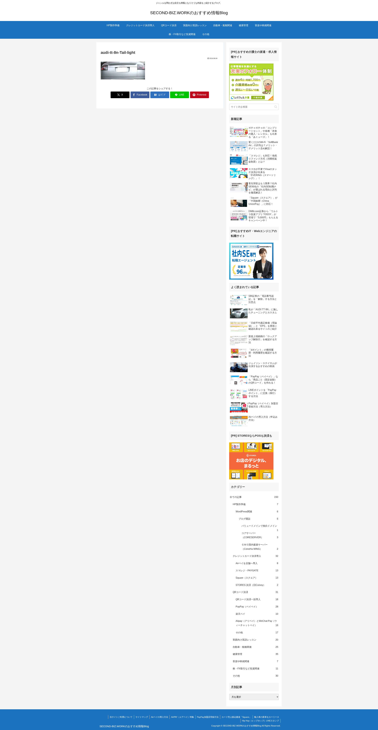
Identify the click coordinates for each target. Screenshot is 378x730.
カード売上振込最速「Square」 (236, 717)
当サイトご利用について (121, 717)
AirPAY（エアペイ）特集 (182, 717)
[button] (275, 107)
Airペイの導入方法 (159, 717)
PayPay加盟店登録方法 (208, 717)
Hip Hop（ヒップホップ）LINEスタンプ (260, 721)
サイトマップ (142, 717)
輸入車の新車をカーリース (266, 717)
